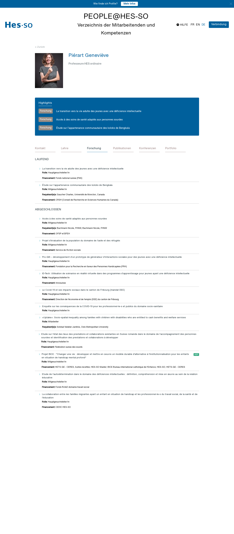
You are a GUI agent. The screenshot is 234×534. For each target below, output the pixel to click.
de (203, 24)
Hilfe (183, 25)
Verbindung (218, 24)
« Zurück (40, 47)
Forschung (45, 111)
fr (192, 24)
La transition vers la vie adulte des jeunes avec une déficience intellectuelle (98, 111)
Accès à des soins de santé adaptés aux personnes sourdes (89, 120)
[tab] (45, 148)
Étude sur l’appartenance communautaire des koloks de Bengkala (93, 128)
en (198, 24)
